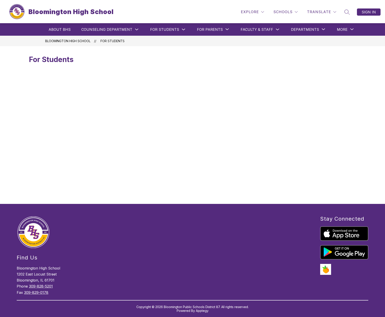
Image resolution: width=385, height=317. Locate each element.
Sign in (369, 12)
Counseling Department (106, 29)
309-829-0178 (36, 292)
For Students (164, 29)
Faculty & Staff (257, 29)
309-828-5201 (41, 286)
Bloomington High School (67, 41)
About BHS (60, 29)
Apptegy (202, 311)
